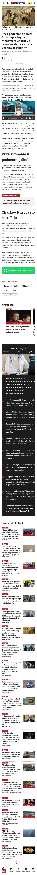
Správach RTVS (17, 97)
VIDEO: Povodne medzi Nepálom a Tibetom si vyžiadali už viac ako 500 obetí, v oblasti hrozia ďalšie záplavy (11, 817)
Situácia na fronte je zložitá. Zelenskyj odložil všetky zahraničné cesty (17, 329)
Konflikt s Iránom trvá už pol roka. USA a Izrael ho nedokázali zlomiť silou (11, 754)
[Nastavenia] (30, 118)
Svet (9, 309)
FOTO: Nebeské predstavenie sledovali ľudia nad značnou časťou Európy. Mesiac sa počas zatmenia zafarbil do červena (11, 738)
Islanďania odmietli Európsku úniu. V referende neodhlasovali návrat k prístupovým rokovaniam (20, 441)
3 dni (18, 352)
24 (29, 3)
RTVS (5, 58)
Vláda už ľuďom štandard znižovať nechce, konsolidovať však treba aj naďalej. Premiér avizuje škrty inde (20, 415)
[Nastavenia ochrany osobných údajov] (4, 871)
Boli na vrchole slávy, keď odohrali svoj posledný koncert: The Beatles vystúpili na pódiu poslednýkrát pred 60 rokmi (11, 668)
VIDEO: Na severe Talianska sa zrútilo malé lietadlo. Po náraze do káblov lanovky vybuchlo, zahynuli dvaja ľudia (11, 835)
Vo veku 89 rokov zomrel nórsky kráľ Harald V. (11, 801)
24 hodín (6, 352)
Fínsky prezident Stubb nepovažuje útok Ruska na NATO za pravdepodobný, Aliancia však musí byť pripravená (11, 616)
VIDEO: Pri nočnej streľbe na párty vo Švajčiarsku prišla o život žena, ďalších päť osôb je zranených (11, 585)
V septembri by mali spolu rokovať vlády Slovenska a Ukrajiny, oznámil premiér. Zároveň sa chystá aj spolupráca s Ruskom (20, 480)
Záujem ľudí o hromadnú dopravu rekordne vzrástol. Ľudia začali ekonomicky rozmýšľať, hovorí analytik (19, 428)
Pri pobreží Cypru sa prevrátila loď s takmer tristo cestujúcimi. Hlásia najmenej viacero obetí (20, 467)
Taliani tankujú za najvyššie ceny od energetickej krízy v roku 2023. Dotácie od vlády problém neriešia (11, 769)
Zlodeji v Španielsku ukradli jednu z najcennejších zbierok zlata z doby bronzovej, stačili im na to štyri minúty (12, 852)
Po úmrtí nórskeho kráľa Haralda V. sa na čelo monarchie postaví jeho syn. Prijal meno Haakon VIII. (20, 508)
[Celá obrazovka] (33, 118)
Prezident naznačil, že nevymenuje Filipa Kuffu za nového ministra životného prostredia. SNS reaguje (20, 403)
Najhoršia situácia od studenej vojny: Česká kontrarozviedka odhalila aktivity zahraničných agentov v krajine (11, 686)
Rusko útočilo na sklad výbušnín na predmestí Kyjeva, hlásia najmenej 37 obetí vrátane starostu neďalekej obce (11, 650)
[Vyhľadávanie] (4, 3)
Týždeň (31, 352)
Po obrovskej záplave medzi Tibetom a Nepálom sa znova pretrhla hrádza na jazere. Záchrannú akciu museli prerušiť (12, 786)
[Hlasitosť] (26, 118)
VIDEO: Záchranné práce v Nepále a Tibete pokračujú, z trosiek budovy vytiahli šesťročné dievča (11, 600)
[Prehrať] (4, 118)
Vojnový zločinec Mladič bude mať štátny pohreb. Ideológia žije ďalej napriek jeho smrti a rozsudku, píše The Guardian (20, 495)
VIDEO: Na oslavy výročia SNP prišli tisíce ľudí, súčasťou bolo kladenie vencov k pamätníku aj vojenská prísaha (20, 454)
